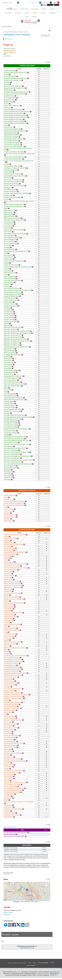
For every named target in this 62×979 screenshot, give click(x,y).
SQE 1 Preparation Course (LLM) (12, 784)
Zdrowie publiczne (8, 816)
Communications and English (11, 136)
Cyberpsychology (8, 579)
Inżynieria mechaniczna (10, 304)
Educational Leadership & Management (13, 599)
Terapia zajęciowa (8, 471)
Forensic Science (8, 259)
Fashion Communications (10, 616)
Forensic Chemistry (9, 257)
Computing (6, 164)
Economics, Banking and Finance (12, 593)
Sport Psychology (8, 776)
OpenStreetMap (42, 900)
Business (6, 103)
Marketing (6, 323)
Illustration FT (7, 284)
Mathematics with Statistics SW (11, 345)
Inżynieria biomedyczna (10, 298)
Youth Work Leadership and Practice (13, 809)
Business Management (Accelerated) (13, 109)
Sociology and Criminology (10, 432)
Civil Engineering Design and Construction (14, 501)
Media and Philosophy (9, 350)
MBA (27, 16)
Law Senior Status (8, 311)
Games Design (7, 270)
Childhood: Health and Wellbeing (12, 134)
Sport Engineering (8, 446)
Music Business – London (10, 723)
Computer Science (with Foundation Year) (14, 157)
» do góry (47, 62)
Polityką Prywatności (43, 973)
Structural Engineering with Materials (13, 790)
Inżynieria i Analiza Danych (10, 300)
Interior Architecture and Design (11, 288)
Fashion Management (9, 235)
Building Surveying (8, 101)
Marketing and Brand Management (12, 702)
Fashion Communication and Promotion (13, 229)
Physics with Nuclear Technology (12, 382)
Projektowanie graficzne (10, 405)
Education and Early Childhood (11, 597)
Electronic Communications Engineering (14, 603)
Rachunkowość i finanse (10, 430)
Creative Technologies (9, 575)
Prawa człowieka (8, 751)
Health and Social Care (9, 272)
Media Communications (10, 352)
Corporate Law (7, 573)
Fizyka (5, 253)
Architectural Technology (10, 76)
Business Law (7, 107)
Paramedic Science (8, 374)
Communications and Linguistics (12, 142)
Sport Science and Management (12, 454)
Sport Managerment (9, 774)
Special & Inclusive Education (11, 772)
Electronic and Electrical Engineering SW (14, 206)
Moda (5, 714)
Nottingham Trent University (11, 847)
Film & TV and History (9, 241)
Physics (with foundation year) (11, 378)
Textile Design (7, 473)
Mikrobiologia (7, 356)
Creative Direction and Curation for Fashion (14, 175)
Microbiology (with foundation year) (12, 354)
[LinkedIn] (22, 926)
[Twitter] (18, 926)
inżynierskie (18, 12)
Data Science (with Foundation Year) (13, 181)
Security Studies (8, 766)
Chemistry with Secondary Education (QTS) (14, 131)
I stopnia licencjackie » (10, 48)
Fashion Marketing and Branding (12, 237)
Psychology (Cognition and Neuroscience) (14, 415)
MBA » (5, 54)
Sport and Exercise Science (11, 442)
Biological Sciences (8, 90)
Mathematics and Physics (10, 329)
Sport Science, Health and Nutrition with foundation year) (18, 464)
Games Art (6, 268)
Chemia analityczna (9, 562)
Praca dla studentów (43, 962)
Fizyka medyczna (8, 255)
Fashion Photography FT (10, 239)
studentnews (34, 9)
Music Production (8, 364)
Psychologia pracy (8, 757)
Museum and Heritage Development (13, 720)
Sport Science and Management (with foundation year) (17, 456)
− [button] (5, 886)
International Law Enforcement (11, 671)
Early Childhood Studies (10, 189)
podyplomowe (53, 12)
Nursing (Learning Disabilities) (11, 370)
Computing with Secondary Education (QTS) (15, 168)
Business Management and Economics (13, 113)
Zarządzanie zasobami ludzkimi (11, 814)
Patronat (34, 962)
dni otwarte (52, 9)
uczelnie (43, 9)
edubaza (34, 16)
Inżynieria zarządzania (9, 684)
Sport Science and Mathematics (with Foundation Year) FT (18, 460)
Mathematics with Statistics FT (11, 343)
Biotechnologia (7, 546)
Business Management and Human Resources (15, 117)
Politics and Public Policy (10, 747)
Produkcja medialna (9, 401)
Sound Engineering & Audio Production (13, 770)
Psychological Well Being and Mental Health (14, 761)
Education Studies (8, 195)
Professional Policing (9, 403)
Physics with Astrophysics (10, 380)
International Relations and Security (12, 675)
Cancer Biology (7, 556)
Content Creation (8, 172)
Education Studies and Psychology (12, 197)
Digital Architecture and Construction (13, 585)
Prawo (5, 391)
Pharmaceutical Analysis (10, 741)
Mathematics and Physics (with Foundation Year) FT (17, 331)
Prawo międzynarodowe (10, 393)
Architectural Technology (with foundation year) (15, 78)
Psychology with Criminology (11, 425)
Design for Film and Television (11, 183)
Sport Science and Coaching (11, 450)
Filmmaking (7, 247)
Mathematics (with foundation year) (12, 327)
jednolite (27, 12)
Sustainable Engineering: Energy (12, 792)
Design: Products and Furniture (11, 581)
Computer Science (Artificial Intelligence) (14, 146)
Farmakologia (7, 227)
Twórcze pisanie (8, 475)
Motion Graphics (8, 358)
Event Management (8, 224)
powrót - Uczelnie (10, 934)
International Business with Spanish (12, 294)
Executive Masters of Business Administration (15, 832)
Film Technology (8, 245)
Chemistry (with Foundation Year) (12, 129)
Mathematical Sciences (9, 710)
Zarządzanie (7, 811)
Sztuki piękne (7, 469)
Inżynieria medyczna (9, 681)
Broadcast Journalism (9, 99)
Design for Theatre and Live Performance (14, 185)
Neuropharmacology (9, 729)
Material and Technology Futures (12, 708)
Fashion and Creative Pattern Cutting (13, 612)
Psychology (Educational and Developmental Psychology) (18, 417)
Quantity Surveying (8, 764)
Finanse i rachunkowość (10, 628)
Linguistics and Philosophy (10, 321)
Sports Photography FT (9, 465)
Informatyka (7, 286)
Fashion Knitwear (8, 618)
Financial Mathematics (9, 249)
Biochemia (6, 84)
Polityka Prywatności (31, 965)
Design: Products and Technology (12, 583)
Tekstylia (6, 800)
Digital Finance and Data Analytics (12, 587)
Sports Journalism (8, 778)
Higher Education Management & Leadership (15, 647)
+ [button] (5, 884)
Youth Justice (7, 479)
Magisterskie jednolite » (10, 50)
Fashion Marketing (8, 620)
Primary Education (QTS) (10, 395)
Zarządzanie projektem (9, 813)
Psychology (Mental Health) (10, 421)
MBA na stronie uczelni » (10, 827)
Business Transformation (10, 554)
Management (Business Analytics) (12, 692)
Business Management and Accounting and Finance (16, 111)
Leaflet (36, 900)
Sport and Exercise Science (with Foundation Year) (16, 444)
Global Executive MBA (9, 834)
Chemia (6, 125)
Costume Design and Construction (12, 174)
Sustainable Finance (9, 794)
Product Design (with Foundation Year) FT (14, 399)
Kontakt (29, 962)
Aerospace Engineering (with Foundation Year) (15, 72)
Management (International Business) (13, 696)
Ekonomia (6, 199)
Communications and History (11, 140)
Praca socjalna (7, 389)
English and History (8, 212)
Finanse (6, 626)
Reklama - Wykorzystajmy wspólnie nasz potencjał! (17, 962)
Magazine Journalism (9, 690)
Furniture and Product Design (11, 265)
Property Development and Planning (13, 409)
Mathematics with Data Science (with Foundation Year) (17, 333)
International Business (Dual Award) (12, 659)
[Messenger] (5, 926)
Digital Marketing (8, 589)
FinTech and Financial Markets (11, 630)
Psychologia (7, 413)
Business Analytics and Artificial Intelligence (14, 552)
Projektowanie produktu (9, 407)
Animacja (6, 74)
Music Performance (9, 362)
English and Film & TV (9, 210)
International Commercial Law (11, 663)
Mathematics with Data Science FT (12, 335)
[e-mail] (10, 926)
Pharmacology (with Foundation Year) (13, 376)
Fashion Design (7, 231)
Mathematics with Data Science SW (13, 337)
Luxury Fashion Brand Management (12, 688)
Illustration (6, 651)
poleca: (15, 9)
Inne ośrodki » (7, 56)
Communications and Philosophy (12, 144)
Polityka (6, 387)
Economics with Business (10, 191)
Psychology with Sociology (10, 426)
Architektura (7, 82)
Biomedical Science (9, 542)
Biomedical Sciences (9, 96)
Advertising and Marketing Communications (14, 534)
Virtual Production (8, 807)
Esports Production (8, 222)
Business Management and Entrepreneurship (15, 115)
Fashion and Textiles (9, 614)
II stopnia (35, 12)
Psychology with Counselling (11, 423)
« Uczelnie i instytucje (6, 26)
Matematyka (7, 325)
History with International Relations (12, 280)
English (5, 208)
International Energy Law (10, 665)
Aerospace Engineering (9, 70)
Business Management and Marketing (13, 119)
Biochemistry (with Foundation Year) (13, 86)
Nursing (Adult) (7, 368)
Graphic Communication (10, 643)
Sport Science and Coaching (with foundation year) (16, 452)
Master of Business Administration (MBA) (14, 836)
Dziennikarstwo (7, 187)
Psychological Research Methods (12, 759)
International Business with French (12, 292)
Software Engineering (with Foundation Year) (15, 436)
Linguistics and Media (9, 319)
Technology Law (8, 798)
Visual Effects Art (8, 477)
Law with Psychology (9, 317)
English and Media (8, 214)
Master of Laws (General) (10, 706)
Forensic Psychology (9, 636)
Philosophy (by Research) (10, 745)
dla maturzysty (24, 9)
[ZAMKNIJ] (53, 975)
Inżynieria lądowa (8, 302)
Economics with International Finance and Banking (16, 193)
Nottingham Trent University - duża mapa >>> (27, 901)
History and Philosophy (9, 278)
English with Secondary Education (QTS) (14, 220)
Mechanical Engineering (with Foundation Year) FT (16, 346)
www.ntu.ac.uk (8, 38)
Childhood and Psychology (10, 133)
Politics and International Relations (12, 385)
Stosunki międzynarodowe (10, 467)
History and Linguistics (9, 276)
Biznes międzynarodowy (10, 97)
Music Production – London (10, 727)
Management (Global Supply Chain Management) (16, 694)
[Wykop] (27, 926)
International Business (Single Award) (13, 661)
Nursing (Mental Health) (10, 372)
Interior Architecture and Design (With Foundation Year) (17, 290)
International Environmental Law (12, 667)
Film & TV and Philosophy (10, 243)
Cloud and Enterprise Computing (12, 565)
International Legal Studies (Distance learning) (15, 673)
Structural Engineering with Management (14, 788)
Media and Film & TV (9, 348)
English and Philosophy (9, 216)
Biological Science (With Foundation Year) (14, 88)
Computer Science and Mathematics (13, 159)
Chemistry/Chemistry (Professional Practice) (15, 563)
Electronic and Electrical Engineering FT (13, 204)
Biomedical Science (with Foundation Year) (14, 94)
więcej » (46, 830)
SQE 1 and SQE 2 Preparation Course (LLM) (15, 782)
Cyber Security (7, 177)
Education (6, 595)
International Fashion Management (12, 669)
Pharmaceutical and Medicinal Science (13, 743)
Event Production (8, 226)
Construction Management (10, 170)
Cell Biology (7, 558)
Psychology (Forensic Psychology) (12, 419)
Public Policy (7, 762)
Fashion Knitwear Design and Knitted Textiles (15, 233)
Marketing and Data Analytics (11, 704)
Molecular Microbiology (9, 718)
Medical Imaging (8, 712)
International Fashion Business (11, 296)
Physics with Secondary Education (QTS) (14, 384)
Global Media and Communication (12, 642)
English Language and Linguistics (12, 218)
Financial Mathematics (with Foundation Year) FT (16, 251)
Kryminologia (7, 307)
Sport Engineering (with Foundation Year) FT (15, 448)
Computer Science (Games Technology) (14, 151)
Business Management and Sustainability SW (15, 123)
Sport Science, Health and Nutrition (12, 462)
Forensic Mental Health (9, 634)
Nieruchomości (7, 366)
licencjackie (8, 12)
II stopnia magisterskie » (10, 52)
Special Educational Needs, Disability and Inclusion (16, 440)
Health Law (6, 645)
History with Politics (8, 282)
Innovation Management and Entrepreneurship (15, 655)
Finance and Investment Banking (12, 624)
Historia (6, 274)
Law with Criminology (9, 315)
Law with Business (8, 313)
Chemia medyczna (8, 127)
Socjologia (6, 434)
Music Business (8, 360)
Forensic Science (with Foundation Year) (14, 261)
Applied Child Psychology (10, 538)
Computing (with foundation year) (12, 166)
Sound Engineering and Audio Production (14, 438)
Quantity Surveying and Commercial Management (16, 428)
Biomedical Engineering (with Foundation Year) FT (16, 92)
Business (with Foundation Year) (12, 105)
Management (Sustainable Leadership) (13, 698)
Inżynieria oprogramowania (10, 306)
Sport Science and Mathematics (12, 458)
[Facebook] (14, 926)
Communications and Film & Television (13, 138)
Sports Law (6, 780)
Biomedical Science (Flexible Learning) (13, 544)
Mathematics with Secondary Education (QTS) (15, 339)
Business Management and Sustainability (14, 121)
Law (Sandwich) (8, 309)
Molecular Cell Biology (9, 716)
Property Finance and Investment (12, 411)
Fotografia (6, 263)
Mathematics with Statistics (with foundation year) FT (17, 341)
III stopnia (43, 12)
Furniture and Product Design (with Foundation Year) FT (17, 267)
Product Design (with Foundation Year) (13, 397)
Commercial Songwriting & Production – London (15, 567)
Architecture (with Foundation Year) (12, 80)
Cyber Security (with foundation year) (13, 179)
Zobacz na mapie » (8, 912)
